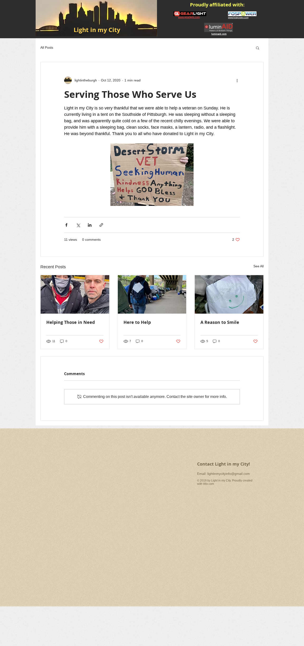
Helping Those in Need (70, 322)
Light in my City (97, 30)
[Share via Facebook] (66, 225)
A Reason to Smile (219, 322)
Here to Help (137, 322)
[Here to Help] (152, 294)
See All (258, 266)
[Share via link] (101, 225)
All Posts (46, 47)
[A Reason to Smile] (229, 294)
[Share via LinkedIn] (89, 225)
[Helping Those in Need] (75, 294)
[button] (257, 48)
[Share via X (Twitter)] (78, 225)
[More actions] (237, 80)
